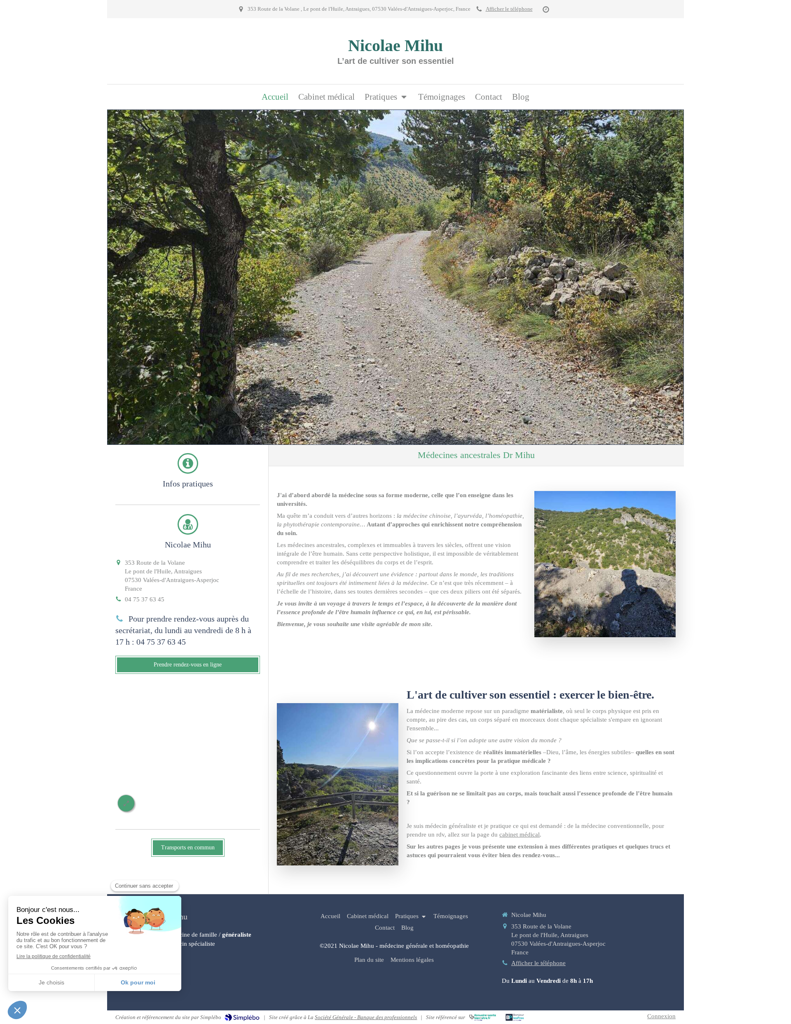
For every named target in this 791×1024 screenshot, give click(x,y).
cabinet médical (519, 834)
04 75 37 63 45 (144, 599)
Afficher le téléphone (509, 9)
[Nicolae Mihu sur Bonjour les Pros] (514, 1017)
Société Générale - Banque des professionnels (366, 1017)
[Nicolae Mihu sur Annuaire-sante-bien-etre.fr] (482, 1017)
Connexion (661, 1016)
